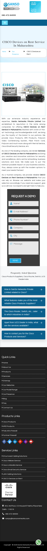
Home (4, 51)
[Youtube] (31, 441)
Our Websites (8, 385)
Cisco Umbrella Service (12, 465)
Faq (4, 403)
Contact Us (8, 408)
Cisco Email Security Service (14, 470)
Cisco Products (9, 422)
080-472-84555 (9, 15)
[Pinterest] (20, 441)
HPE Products (8, 426)
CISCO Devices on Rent (12, 478)
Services (6, 376)
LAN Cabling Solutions (12, 474)
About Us (7, 367)
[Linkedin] (15, 441)
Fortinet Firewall (9, 435)
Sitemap (6, 381)
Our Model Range (10, 390)
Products (7, 372)
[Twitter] (9, 441)
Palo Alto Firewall (10, 431)
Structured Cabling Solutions (15, 456)
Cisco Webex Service (12, 461)
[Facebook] (4, 441)
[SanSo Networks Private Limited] (11, 6)
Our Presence (8, 394)
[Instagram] (25, 441)
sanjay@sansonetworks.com (17, 518)
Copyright (7, 545)
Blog (5, 399)
